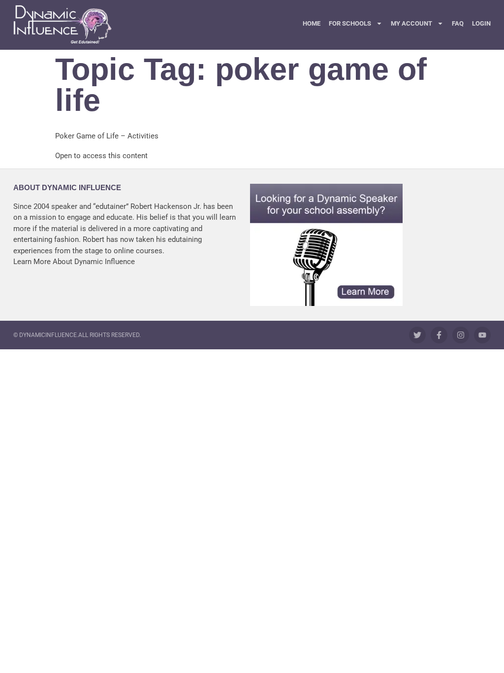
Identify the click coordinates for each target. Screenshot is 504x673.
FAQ (458, 23)
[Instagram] (460, 335)
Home (311, 23)
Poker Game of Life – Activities (106, 136)
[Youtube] (482, 335)
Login (481, 23)
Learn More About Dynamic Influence (74, 261)
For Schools (350, 23)
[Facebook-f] (439, 335)
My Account (411, 23)
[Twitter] (417, 335)
